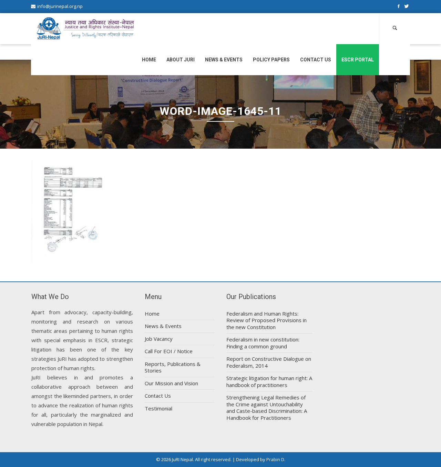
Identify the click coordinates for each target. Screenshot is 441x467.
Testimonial (158, 408)
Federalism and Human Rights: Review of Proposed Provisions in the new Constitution (266, 320)
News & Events (224, 59)
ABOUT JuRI (180, 59)
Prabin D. (275, 459)
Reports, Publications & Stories (173, 367)
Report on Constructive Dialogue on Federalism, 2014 (268, 362)
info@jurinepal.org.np (60, 6)
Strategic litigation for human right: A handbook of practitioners (269, 381)
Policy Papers (271, 59)
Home (149, 59)
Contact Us (315, 59)
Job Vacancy (159, 338)
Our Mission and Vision (171, 383)
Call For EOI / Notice (169, 351)
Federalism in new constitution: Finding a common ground (262, 343)
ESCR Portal (357, 59)
